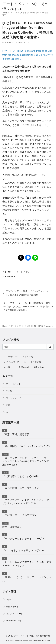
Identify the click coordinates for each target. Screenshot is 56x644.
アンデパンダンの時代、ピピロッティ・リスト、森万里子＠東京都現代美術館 (27, 292)
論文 (39, 367)
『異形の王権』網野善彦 (15, 434)
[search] (50, 347)
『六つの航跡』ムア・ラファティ (20, 488)
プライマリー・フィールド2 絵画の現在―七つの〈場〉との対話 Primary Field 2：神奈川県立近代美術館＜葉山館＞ (26, 306)
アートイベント (23, 42)
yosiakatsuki (27, 640)
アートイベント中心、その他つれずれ (25, 6)
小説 (10, 367)
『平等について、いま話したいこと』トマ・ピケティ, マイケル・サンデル (26, 501)
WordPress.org (13, 620)
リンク (22, 276)
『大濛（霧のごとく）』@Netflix (20, 476)
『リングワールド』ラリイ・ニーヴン (23, 538)
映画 (8, 405)
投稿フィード (12, 606)
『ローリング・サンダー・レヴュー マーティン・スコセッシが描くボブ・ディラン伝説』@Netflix (26, 461)
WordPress (46, 640)
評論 (25, 367)
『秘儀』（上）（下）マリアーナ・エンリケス (26, 578)
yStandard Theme (13, 640)
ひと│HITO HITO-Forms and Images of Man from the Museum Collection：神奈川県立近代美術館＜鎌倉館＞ (27, 55)
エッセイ (12, 356)
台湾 (37, 361)
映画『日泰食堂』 (12, 526)
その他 (9, 391)
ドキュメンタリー (16, 361)
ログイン (10, 599)
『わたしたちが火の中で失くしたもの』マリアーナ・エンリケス (26, 563)
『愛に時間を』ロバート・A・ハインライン (26, 446)
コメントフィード (14, 613)
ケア (29, 356)
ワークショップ (13, 398)
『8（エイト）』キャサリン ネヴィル (23, 550)
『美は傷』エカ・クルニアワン (19, 515)
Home (5, 326)
